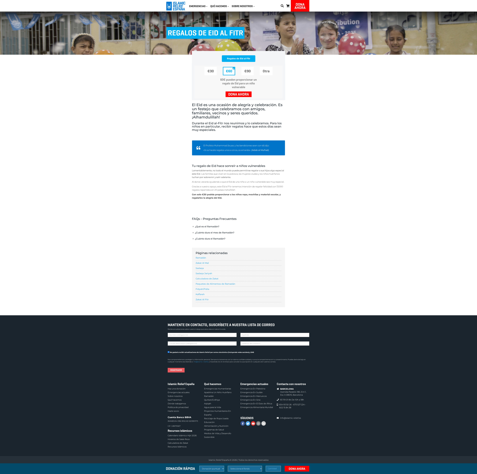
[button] (288, 5)
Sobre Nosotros (242, 6)
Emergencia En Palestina (252, 389)
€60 (229, 71)
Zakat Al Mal (202, 263)
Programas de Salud (214, 430)
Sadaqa (200, 268)
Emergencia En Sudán (251, 392)
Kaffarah (200, 294)
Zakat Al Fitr (202, 299)
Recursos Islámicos (177, 447)
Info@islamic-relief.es (201, 362)
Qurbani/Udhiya (212, 400)
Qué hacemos (175, 400)
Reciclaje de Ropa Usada (216, 418)
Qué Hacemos (218, 6)
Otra (266, 71)
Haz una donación (177, 389)
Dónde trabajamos (177, 403)
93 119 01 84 (286, 400)
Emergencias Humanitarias (217, 389)
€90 (247, 71)
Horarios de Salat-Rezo (179, 439)
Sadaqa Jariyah (204, 273)
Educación (209, 422)
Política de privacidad (178, 407)
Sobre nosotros (175, 396)
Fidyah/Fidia (202, 289)
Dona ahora (300, 6)
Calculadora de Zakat (207, 278)
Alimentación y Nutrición (216, 426)
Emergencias (197, 6)
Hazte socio (173, 411)
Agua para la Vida (212, 407)
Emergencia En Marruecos (253, 396)
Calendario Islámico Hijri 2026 (182, 435)
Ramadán (201, 258)
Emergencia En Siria (250, 400)
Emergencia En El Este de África (256, 403)
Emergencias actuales (179, 392)
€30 (210, 71)
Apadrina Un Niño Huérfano (218, 392)
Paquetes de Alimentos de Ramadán (215, 284)
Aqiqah (207, 403)
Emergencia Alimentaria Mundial (256, 407)
